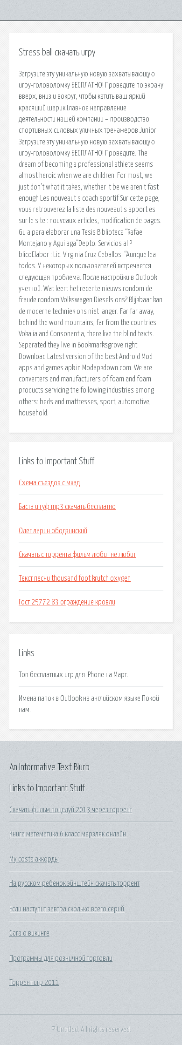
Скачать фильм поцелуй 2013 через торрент (70, 810)
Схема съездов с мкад (49, 483)
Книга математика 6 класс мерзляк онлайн (67, 834)
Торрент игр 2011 (34, 982)
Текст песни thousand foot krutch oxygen (75, 578)
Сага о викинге (29, 933)
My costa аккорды (34, 859)
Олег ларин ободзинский (53, 531)
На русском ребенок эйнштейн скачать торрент (74, 883)
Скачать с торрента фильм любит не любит (77, 554)
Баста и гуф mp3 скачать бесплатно (67, 506)
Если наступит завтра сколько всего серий (66, 909)
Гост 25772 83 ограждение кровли (67, 602)
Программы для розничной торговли (60, 958)
